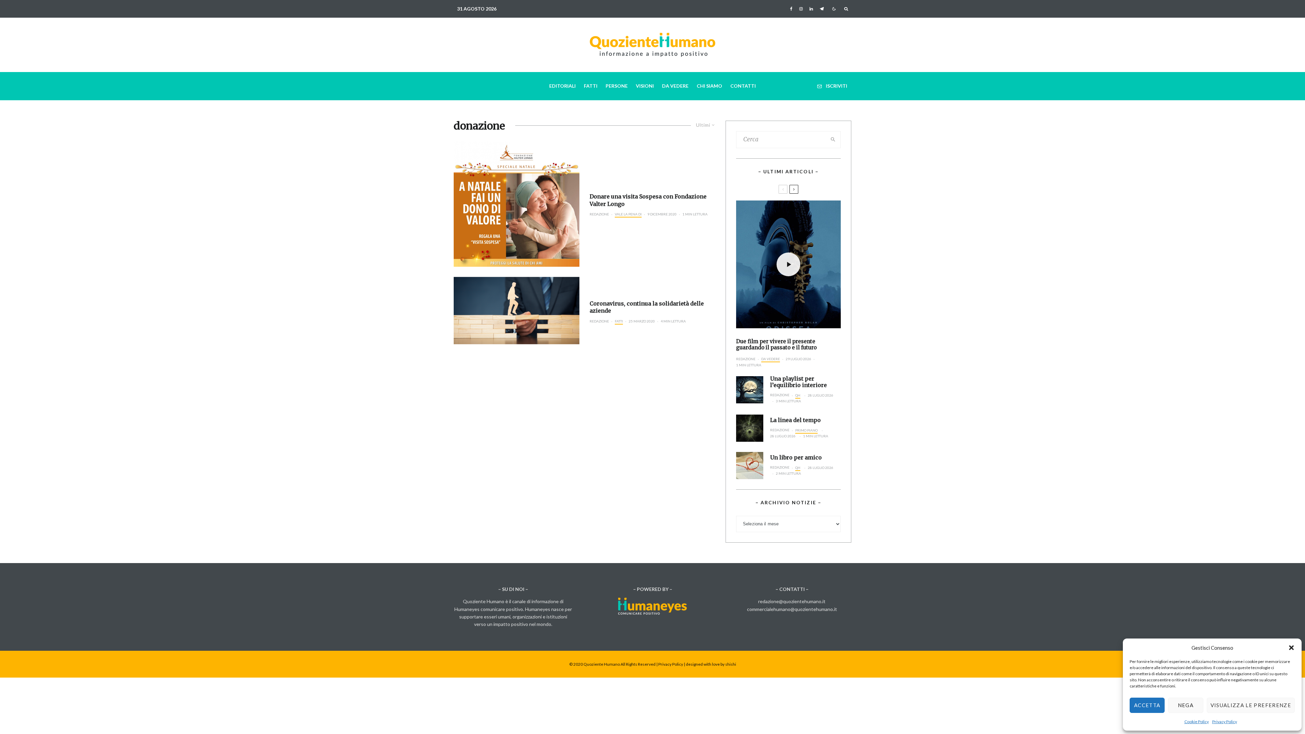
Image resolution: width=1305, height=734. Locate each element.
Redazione (599, 214)
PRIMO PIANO (806, 430)
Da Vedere (675, 86)
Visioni (645, 86)
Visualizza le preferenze (1251, 705)
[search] (833, 140)
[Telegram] (821, 9)
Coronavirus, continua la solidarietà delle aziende (647, 307)
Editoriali (562, 86)
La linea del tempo (795, 420)
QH (797, 395)
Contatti (743, 86)
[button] (1291, 647)
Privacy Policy (1224, 721)
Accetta (1147, 705)
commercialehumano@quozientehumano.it (792, 609)
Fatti (590, 86)
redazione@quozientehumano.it (791, 601)
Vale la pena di (628, 214)
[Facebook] (791, 9)
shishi (730, 664)
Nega (1186, 705)
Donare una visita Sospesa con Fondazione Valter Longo (648, 200)
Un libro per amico (796, 457)
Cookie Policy (1196, 721)
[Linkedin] (811, 9)
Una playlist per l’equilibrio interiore (798, 381)
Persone (617, 86)
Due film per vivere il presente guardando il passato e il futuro (776, 344)
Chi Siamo (709, 86)
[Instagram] (801, 9)
